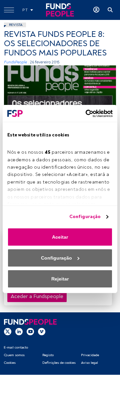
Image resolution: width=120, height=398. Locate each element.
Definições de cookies (59, 362)
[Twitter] (7, 331)
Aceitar (60, 237)
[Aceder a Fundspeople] (96, 10)
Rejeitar (60, 278)
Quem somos (14, 355)
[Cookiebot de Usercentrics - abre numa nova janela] (85, 114)
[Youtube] (30, 331)
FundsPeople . (16, 62)
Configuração (85, 216)
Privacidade (90, 355)
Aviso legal (89, 362)
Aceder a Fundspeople (37, 296)
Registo (48, 355)
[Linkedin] (19, 331)
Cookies (10, 362)
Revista (16, 25)
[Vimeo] (41, 331)
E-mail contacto (16, 347)
